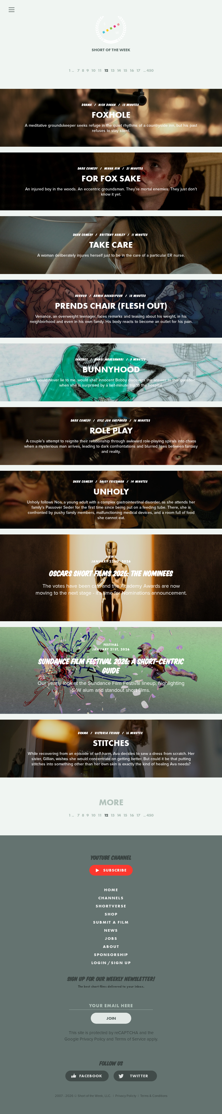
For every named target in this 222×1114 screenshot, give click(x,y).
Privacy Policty (125, 1096)
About (111, 946)
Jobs (111, 938)
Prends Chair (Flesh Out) (111, 305)
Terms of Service (130, 1039)
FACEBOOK (90, 1075)
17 (138, 70)
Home (111, 889)
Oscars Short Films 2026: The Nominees (111, 572)
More (111, 802)
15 (125, 70)
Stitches (111, 743)
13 (112, 70)
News (111, 930)
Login (99, 962)
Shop (111, 914)
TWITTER (139, 1075)
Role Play (111, 430)
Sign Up (121, 962)
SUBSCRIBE (115, 870)
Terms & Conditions (153, 1096)
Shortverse (111, 906)
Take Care (111, 244)
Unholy (111, 491)
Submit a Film (111, 922)
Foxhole (111, 114)
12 (106, 70)
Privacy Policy (92, 1039)
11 (100, 70)
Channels (111, 897)
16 (132, 70)
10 (93, 70)
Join (111, 1018)
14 (119, 70)
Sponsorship (111, 954)
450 (150, 70)
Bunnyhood (111, 369)
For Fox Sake (111, 178)
